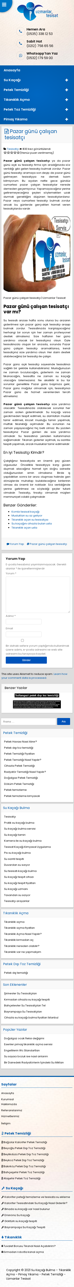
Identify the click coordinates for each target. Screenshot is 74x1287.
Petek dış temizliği (16, 973)
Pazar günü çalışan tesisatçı (31, 134)
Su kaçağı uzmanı (16, 889)
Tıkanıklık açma (14, 922)
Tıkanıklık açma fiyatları (19, 928)
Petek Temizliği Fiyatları (19, 754)
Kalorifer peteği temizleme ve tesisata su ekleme (37, 1197)
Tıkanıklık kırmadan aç (19, 940)
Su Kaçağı (12, 80)
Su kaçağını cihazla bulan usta (32, 523)
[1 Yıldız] (5, 152)
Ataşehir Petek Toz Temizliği (21, 1178)
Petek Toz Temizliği (20, 109)
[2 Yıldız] (8, 152)
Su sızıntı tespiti (14, 859)
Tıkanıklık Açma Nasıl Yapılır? (23, 934)
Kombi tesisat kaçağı (25, 512)
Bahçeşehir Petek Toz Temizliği (24, 1172)
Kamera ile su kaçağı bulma (23, 841)
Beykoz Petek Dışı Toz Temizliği (23, 1160)
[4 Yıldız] (15, 152)
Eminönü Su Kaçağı (17, 1215)
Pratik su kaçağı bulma (19, 823)
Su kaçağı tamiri (14, 835)
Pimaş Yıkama (15, 119)
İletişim (5, 1123)
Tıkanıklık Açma (17, 99)
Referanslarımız (11, 1110)
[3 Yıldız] (11, 152)
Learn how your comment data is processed (34, 676)
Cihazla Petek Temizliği (19, 766)
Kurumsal (7, 1099)
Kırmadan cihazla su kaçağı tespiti (27, 999)
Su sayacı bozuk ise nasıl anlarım (26, 1056)
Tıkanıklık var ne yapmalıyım (22, 952)
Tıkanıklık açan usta (24, 528)
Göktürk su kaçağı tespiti (21, 1221)
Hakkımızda (9, 1104)
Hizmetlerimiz (10, 1116)
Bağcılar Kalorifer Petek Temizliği (25, 1142)
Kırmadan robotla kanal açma (23, 1252)
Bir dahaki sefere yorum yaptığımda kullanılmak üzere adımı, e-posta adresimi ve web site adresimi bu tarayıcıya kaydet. (37, 650)
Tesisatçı (13, 149)
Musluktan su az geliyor (27, 515)
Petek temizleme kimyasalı (22, 796)
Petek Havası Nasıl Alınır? (20, 742)
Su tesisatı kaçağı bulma (20, 871)
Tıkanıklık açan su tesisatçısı (30, 520)
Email (9, 628)
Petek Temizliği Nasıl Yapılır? (22, 760)
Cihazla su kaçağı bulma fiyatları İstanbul (31, 1017)
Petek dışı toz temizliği (18, 748)
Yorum (11, 573)
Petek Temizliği (16, 89)
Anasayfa (12, 70)
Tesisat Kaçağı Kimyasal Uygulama (27, 847)
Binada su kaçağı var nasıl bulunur (27, 1209)
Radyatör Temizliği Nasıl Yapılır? (25, 772)
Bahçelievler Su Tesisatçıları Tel (25, 1005)
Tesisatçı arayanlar (17, 901)
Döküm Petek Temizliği (19, 784)
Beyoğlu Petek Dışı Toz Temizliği (24, 1148)
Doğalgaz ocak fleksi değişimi (24, 1038)
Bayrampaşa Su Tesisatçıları (23, 1012)
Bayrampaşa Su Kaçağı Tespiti (25, 1227)
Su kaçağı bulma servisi (20, 829)
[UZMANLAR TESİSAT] (37, 20)
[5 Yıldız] (18, 152)
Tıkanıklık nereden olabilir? (21, 946)
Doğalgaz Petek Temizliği (21, 778)
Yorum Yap (17, 544)
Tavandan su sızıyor (17, 895)
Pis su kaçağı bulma (17, 853)
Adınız (10, 616)
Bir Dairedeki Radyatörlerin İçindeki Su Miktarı (34, 1062)
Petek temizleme (15, 790)
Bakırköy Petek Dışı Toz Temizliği (24, 1166)
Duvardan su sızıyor (17, 865)
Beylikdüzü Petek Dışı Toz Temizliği (26, 1154)
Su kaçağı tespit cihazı (19, 877)
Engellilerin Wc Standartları (22, 1050)
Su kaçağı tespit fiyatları (20, 883)
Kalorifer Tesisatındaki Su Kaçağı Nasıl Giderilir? (36, 1203)
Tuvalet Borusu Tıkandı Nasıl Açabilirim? (29, 1246)
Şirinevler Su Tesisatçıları (20, 993)
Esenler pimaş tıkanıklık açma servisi (28, 1044)
